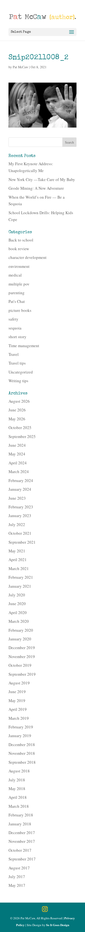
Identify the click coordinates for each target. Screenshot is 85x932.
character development (27, 257)
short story (17, 336)
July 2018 (16, 780)
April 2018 (17, 797)
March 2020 (18, 621)
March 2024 (18, 471)
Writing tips (18, 380)
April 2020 (17, 612)
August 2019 (19, 683)
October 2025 (19, 427)
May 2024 (16, 454)
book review (18, 248)
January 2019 (19, 735)
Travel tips (17, 363)
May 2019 (16, 700)
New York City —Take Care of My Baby (41, 179)
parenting (16, 292)
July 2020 (16, 595)
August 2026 (19, 401)
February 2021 (20, 577)
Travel (13, 354)
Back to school (20, 240)
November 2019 (21, 656)
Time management (23, 345)
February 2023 (20, 507)
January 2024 (19, 489)
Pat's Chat (16, 301)
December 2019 (21, 647)
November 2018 (21, 753)
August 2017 (19, 868)
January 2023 (19, 515)
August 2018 (19, 771)
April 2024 (17, 463)
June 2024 (17, 445)
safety (13, 319)
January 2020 (19, 639)
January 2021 (19, 586)
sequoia (14, 328)
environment (19, 266)
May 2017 (16, 885)
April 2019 (17, 709)
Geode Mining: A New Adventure (36, 188)
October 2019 (19, 665)
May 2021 (16, 551)
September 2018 (22, 762)
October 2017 (19, 850)
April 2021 (17, 559)
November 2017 (21, 841)
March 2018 (18, 806)
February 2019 (20, 727)
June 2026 (17, 410)
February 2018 (20, 815)
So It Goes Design (57, 925)
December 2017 (21, 832)
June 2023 (17, 498)
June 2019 (17, 691)
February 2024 (20, 480)
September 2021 (22, 542)
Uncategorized (20, 372)
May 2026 (16, 419)
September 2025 (22, 436)
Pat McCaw (20, 67)
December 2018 (21, 744)
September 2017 (22, 859)
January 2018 (19, 824)
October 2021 (19, 533)
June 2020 (17, 603)
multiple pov (19, 284)
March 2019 (18, 718)
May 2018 (16, 788)
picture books (19, 310)
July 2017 (16, 876)
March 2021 (18, 568)
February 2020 (20, 630)
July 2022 (16, 524)
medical (15, 275)
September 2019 (22, 674)
